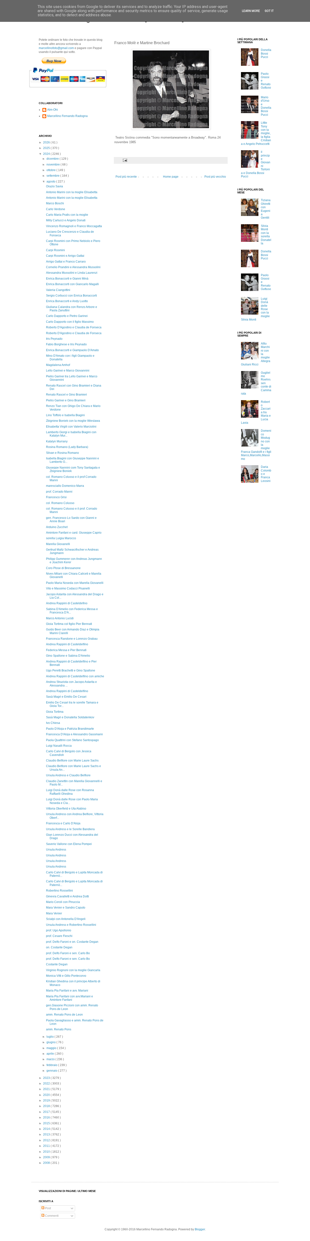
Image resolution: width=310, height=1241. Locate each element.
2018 (47, 1106)
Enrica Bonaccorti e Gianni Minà (67, 278)
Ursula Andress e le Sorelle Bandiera (70, 829)
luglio (50, 1036)
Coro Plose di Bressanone (63, 568)
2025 (47, 148)
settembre (53, 175)
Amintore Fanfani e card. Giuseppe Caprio (73, 532)
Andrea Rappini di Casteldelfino (67, 644)
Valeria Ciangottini (58, 290)
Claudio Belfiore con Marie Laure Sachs (72, 760)
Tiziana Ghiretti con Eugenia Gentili (266, 209)
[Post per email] (125, 160)
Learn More (251, 11)
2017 (47, 1112)
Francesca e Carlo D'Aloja (63, 823)
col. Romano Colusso (60, 503)
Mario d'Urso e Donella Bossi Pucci (266, 106)
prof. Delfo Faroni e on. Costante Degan (72, 941)
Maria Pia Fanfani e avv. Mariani (67, 990)
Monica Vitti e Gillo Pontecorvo (66, 975)
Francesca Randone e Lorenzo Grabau (72, 638)
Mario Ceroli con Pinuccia (63, 902)
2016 (47, 1117)
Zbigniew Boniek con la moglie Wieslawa (73, 420)
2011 (47, 1146)
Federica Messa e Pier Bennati (66, 650)
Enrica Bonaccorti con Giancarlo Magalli (72, 284)
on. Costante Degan (59, 947)
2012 (47, 1140)
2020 (47, 1095)
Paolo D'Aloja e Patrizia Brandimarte (70, 728)
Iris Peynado (54, 338)
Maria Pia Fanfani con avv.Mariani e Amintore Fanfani (69, 998)
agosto (51, 181)
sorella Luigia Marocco (61, 538)
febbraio (52, 1065)
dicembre (53, 158)
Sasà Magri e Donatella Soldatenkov (70, 717)
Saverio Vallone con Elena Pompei (69, 844)
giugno (51, 1042)
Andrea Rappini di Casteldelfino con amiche (75, 676)
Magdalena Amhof (58, 365)
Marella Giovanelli (58, 544)
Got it (269, 11)
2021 (47, 1089)
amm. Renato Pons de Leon (64, 1014)
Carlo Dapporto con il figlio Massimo (70, 321)
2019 (47, 1100)
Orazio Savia (54, 186)
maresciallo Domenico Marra (65, 486)
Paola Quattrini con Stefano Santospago (72, 740)
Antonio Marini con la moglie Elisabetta (71, 192)
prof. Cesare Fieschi (59, 936)
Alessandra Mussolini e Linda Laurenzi (71, 272)
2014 (47, 1129)
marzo (50, 1059)
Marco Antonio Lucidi (60, 618)
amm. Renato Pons (58, 1029)
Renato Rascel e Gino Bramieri (66, 394)
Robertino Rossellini (59, 890)
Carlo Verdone (55, 209)
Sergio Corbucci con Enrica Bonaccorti (71, 295)
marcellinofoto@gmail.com (56, 48)
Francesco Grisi (56, 497)
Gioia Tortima (54, 711)
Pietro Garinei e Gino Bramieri (65, 400)
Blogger (200, 1229)
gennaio (52, 1070)
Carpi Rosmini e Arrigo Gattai (65, 255)
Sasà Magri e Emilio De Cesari (66, 696)
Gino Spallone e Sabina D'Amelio (68, 655)
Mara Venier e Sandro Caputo (65, 907)
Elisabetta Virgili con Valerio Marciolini (71, 426)
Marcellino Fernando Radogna (67, 116)
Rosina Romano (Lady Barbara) (67, 447)
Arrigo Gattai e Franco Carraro (66, 261)
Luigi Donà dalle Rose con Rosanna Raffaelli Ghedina (70, 791)
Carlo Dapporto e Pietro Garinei (67, 316)
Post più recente (126, 176)
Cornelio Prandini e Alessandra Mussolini (73, 267)
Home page (170, 176)
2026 (47, 142)
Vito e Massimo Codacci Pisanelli (68, 588)
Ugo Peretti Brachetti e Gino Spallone (70, 670)
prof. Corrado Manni (59, 491)
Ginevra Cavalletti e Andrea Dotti (67, 896)
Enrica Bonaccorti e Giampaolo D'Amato (72, 350)
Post (47, 1208)
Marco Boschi (55, 203)
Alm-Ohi (52, 109)
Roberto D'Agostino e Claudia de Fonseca (73, 327)
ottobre (51, 170)
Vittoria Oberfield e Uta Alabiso (66, 808)
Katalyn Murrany (57, 441)
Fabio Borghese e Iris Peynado (66, 344)
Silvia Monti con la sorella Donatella (266, 234)
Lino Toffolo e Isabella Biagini (65, 415)
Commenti (51, 1215)
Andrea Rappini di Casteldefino (66, 603)
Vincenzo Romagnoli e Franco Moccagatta (74, 226)
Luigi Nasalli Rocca (59, 745)
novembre (53, 164)
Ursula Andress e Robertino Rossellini (71, 925)
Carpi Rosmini (55, 250)
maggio (51, 1048)
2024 (47, 154)
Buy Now (53, 61)
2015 (47, 1123)
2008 (47, 1163)
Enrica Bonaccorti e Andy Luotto (67, 301)
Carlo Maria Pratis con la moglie (67, 214)
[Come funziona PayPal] (73, 89)
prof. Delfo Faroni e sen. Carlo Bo (68, 953)
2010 (47, 1151)
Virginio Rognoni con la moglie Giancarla (73, 970)
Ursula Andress (56, 849)
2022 (47, 1083)
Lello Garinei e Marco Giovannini (67, 370)
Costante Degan (57, 964)
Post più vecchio (215, 176)
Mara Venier (54, 913)
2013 (47, 1134)
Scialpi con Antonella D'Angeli (65, 919)
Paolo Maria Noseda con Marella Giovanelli (74, 583)
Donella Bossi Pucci (266, 53)
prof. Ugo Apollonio (58, 930)
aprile (50, 1053)
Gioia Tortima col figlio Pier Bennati (69, 624)
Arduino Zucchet (57, 527)
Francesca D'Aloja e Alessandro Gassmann (74, 734)
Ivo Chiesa (53, 723)
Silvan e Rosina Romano (62, 453)
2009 (47, 1157)
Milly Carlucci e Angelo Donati (65, 220)
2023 (47, 1078)
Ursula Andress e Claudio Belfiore (68, 775)
